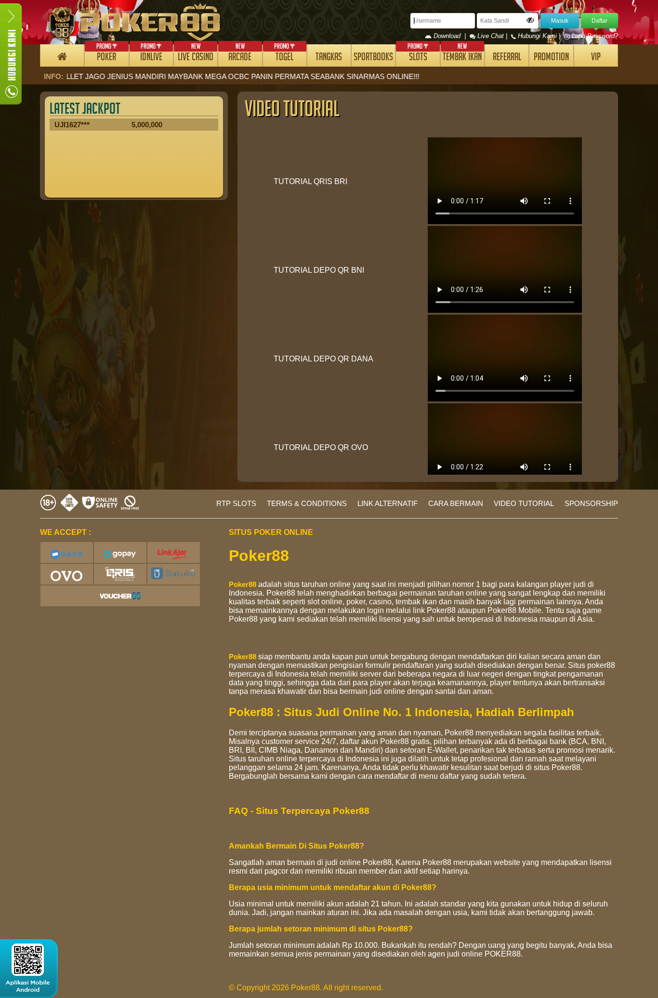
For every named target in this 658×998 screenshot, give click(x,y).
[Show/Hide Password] (530, 20)
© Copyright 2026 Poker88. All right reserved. (306, 988)
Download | (451, 36)
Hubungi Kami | (539, 36)
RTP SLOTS (236, 503)
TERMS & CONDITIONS (307, 503)
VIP (596, 58)
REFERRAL (507, 58)
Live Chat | (492, 36)
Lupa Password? (594, 36)
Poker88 (242, 584)
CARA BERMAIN (455, 503)
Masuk (559, 20)
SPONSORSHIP (591, 503)
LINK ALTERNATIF (387, 503)
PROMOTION (551, 58)
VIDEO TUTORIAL (524, 503)
